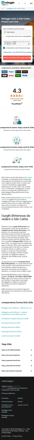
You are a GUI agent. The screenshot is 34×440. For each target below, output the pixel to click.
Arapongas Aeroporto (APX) (11, 332)
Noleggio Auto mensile (7, 411)
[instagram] (14, 423)
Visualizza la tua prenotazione (7, 406)
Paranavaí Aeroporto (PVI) (11, 323)
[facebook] (3, 423)
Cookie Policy (6, 436)
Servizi (20, 402)
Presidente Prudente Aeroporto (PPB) (15, 319)
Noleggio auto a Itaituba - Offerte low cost (17, 308)
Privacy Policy (17, 436)
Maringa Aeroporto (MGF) (11, 327)
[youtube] (19, 423)
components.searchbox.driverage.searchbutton (17, 57)
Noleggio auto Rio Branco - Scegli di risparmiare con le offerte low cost (14, 313)
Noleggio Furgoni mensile (8, 416)
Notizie (20, 398)
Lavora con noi (23, 405)
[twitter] (9, 423)
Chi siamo (5, 398)
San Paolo (28, 177)
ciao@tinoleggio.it (8, 381)
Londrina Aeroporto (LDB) (11, 336)
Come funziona (7, 402)
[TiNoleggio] (8, 3)
